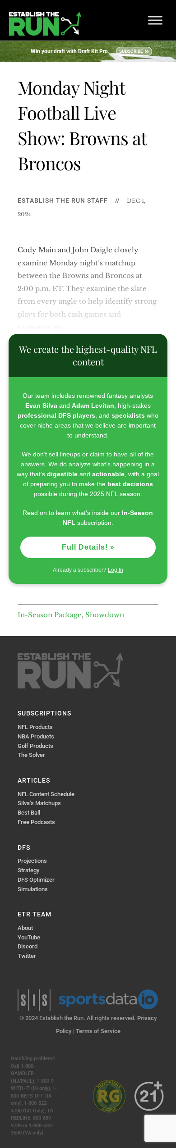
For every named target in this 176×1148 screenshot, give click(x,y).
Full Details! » (88, 547)
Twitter (27, 955)
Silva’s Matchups (39, 803)
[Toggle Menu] (155, 20)
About (25, 928)
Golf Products (35, 746)
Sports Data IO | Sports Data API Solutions (108, 999)
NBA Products (36, 736)
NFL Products (35, 727)
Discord (27, 946)
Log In (115, 570)
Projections (32, 860)
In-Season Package (50, 614)
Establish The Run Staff (63, 200)
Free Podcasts (36, 822)
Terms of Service (98, 1031)
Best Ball (29, 812)
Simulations (33, 889)
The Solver (31, 755)
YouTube (29, 937)
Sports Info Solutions (34, 1000)
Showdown (104, 614)
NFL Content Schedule (46, 794)
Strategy (28, 870)
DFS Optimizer (36, 879)
